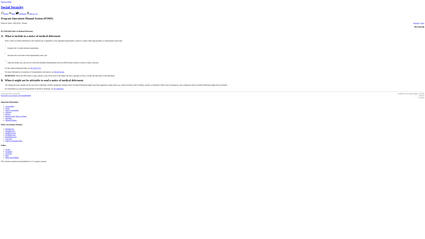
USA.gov (8, 139)
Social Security (12, 7)
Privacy (8, 114)
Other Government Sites (13, 141)
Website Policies (11, 120)
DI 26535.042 (59, 72)
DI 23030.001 (59, 89)
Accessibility (9, 106)
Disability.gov (10, 131)
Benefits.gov (9, 129)
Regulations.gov (11, 137)
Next (422, 23)
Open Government (11, 110)
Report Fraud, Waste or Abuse (15, 116)
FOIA (7, 108)
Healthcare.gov (10, 133)
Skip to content (6, 2)
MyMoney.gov (10, 135)
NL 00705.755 (35, 68)
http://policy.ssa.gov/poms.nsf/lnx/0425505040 (16, 95)
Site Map (8, 118)
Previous (416, 23)
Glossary (8, 112)
